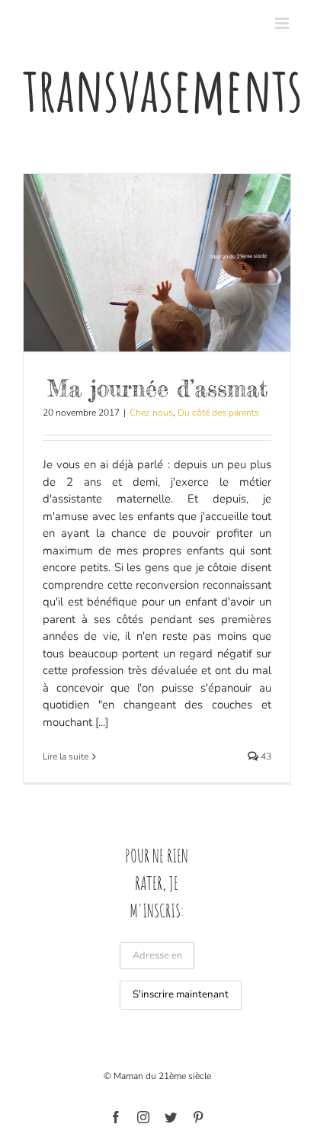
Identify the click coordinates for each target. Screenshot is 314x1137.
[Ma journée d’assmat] (157, 263)
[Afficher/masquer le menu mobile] (283, 23)
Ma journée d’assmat (157, 388)
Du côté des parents (218, 412)
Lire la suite (65, 756)
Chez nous (151, 412)
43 (264, 756)
